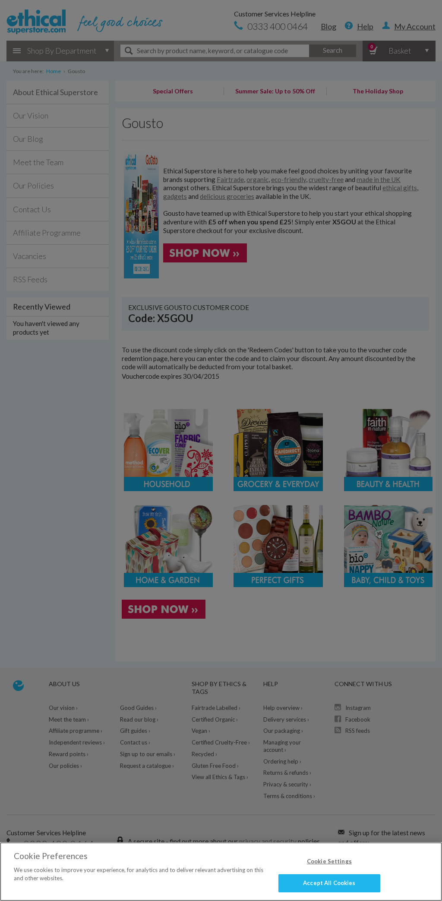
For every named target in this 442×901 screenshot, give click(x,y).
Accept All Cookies (329, 882)
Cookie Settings (329, 861)
